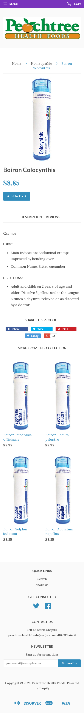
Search (42, 579)
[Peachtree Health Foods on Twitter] (36, 607)
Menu (13, 4)
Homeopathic (41, 64)
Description (31, 217)
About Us (42, 585)
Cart (77, 4)
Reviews (53, 217)
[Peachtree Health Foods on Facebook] (48, 607)
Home (17, 64)
